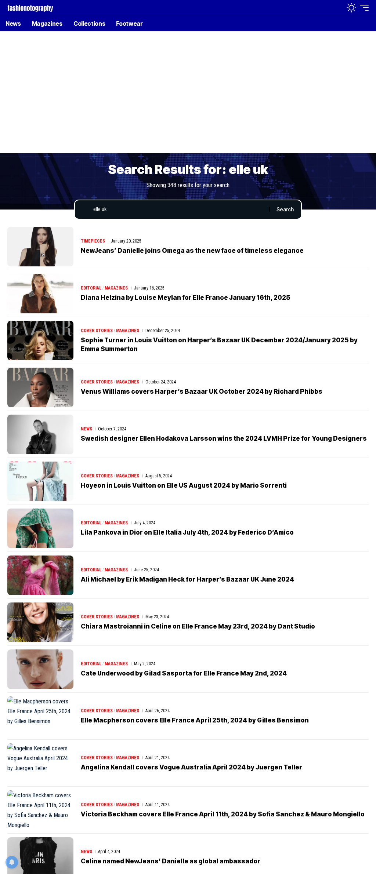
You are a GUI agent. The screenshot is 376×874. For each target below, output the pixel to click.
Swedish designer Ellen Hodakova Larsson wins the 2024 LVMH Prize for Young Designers (224, 438)
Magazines (116, 288)
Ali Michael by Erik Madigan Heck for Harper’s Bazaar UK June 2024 (187, 579)
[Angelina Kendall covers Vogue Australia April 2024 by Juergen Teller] (40, 763)
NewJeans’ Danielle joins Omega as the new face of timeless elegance (192, 250)
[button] (335, 7)
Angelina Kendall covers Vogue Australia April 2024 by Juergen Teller (191, 767)
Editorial (91, 288)
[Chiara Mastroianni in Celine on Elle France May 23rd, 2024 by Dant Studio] (40, 622)
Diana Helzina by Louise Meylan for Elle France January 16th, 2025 (185, 297)
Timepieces (93, 241)
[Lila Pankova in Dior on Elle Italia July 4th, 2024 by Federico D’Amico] (40, 528)
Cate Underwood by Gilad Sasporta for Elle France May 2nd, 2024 (184, 673)
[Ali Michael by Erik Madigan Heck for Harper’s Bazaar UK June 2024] (40, 575)
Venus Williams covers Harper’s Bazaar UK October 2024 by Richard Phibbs (201, 391)
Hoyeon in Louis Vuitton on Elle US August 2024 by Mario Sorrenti (184, 485)
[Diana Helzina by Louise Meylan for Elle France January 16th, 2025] (40, 293)
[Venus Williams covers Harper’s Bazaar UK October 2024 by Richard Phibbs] (40, 387)
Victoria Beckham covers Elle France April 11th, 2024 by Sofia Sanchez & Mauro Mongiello (223, 814)
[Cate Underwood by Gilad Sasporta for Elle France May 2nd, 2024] (40, 669)
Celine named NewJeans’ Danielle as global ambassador (170, 861)
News (86, 428)
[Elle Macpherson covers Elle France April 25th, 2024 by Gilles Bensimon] (40, 716)
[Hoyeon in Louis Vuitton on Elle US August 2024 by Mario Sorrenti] (40, 481)
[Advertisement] (188, 97)
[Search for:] (178, 209)
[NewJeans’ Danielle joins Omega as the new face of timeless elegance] (40, 246)
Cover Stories (97, 330)
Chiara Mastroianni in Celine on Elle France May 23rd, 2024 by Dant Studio (198, 626)
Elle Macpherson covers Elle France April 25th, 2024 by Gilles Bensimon (195, 720)
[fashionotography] (30, 7)
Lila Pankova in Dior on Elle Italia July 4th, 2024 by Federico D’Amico (187, 532)
